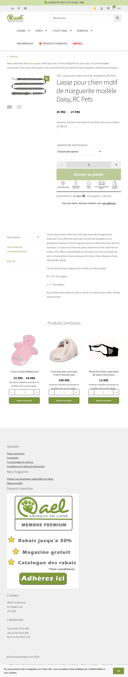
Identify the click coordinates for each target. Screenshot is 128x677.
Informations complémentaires (17, 249)
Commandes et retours (20, 462)
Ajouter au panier (89, 174)
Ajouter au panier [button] (64, 400)
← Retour (12, 56)
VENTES (77, 43)
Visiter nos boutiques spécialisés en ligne (30, 478)
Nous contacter (16, 453)
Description (13, 237)
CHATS (39, 30)
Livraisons (12, 457)
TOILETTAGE (59, 30)
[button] (46, 78)
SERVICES (82, 30)
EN (12, 8)
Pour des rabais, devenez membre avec (89, 203)
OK (118, 670)
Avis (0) (11, 261)
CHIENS (21, 30)
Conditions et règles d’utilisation (26, 466)
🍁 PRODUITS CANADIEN (53, 43)
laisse (31, 63)
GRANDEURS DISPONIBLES (72, 145)
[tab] (24, 237)
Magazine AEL (15, 483)
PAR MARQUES (25, 43)
